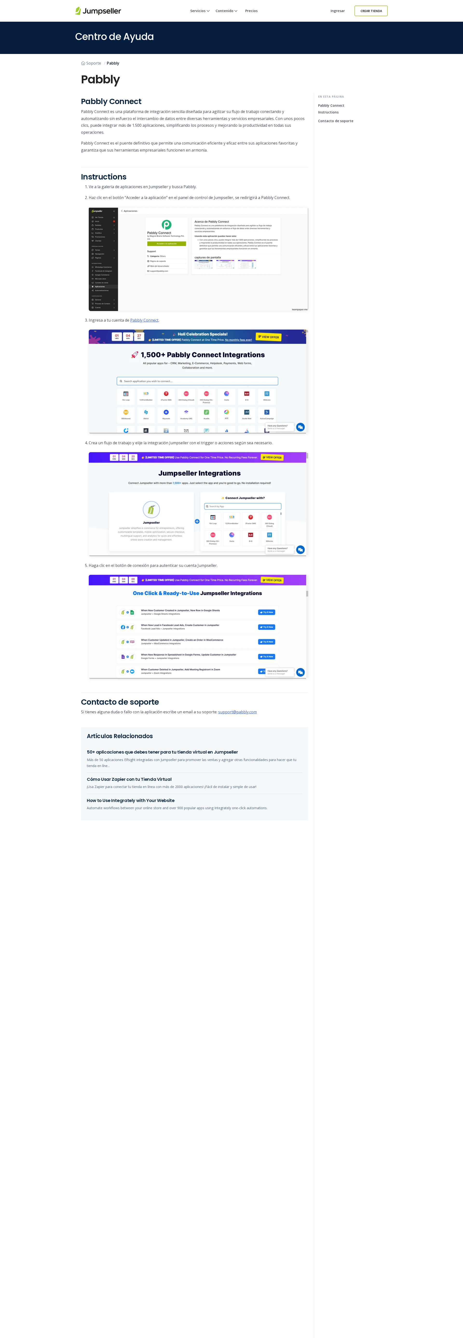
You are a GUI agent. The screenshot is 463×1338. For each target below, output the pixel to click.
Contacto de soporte (335, 121)
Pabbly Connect (144, 320)
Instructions (328, 112)
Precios (251, 10)
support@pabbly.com (237, 712)
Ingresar (338, 10)
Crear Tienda (371, 11)
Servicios (197, 10)
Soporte (93, 63)
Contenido (224, 10)
